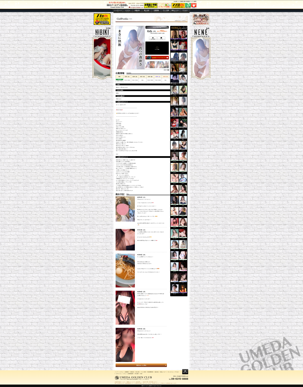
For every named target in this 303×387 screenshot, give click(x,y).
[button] (147, 64)
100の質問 (153, 39)
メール (161, 39)
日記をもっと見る (141, 365)
